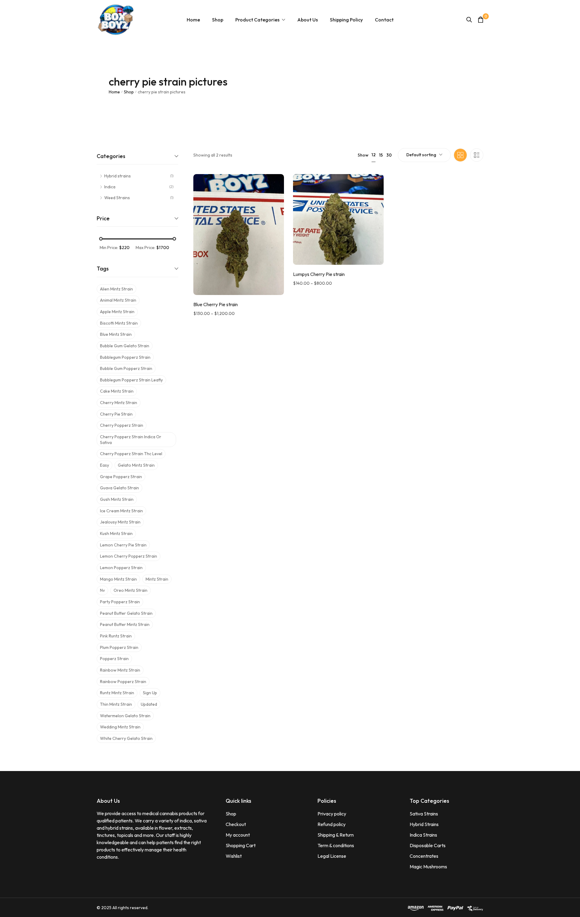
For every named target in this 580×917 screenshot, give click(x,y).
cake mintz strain (117, 391)
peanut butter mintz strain (125, 624)
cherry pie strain (116, 414)
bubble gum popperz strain (126, 368)
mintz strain (157, 579)
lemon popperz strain (121, 567)
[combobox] (424, 155)
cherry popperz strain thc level (131, 453)
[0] (480, 19)
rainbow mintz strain (120, 670)
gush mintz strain (117, 499)
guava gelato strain (119, 488)
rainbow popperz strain (123, 681)
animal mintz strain (118, 300)
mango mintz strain (118, 579)
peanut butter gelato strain (126, 613)
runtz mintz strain (117, 692)
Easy (104, 465)
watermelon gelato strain (125, 715)
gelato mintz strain (136, 465)
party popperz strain (120, 601)
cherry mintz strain (118, 402)
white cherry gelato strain (126, 738)
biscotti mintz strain (119, 323)
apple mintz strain (117, 311)
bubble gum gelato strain (124, 345)
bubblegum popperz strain (125, 357)
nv (102, 590)
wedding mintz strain (120, 727)
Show (363, 155)
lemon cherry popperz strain (128, 556)
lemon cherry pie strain (123, 545)
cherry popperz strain (121, 425)
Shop (129, 92)
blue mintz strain (116, 334)
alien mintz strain (116, 289)
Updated (149, 704)
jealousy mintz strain (120, 522)
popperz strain (114, 658)
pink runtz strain (116, 636)
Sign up (150, 692)
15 (381, 155)
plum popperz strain (119, 647)
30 (389, 155)
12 (373, 154)
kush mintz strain (116, 533)
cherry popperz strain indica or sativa (130, 439)
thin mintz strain (116, 704)
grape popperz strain (121, 476)
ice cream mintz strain (121, 511)
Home (114, 92)
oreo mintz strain (130, 590)
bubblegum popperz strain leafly (131, 380)
